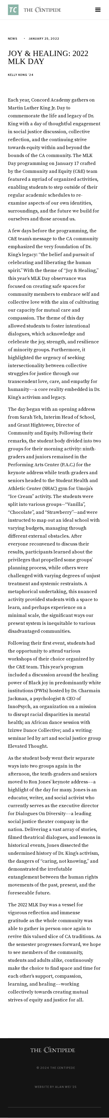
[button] (98, 10)
